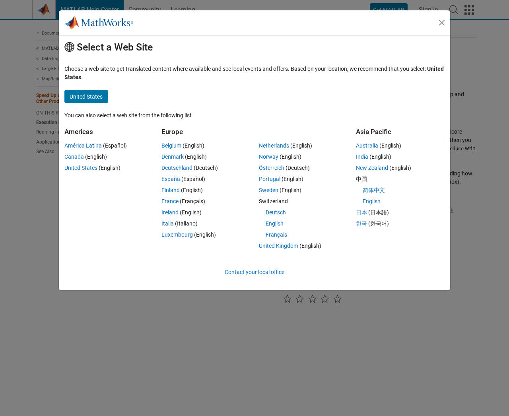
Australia (367, 145)
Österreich (271, 168)
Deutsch (276, 212)
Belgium (171, 145)
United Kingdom (278, 246)
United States (80, 168)
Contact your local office (254, 272)
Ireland (170, 212)
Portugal (269, 179)
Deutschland (176, 168)
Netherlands (274, 145)
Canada (74, 157)
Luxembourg (177, 234)
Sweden (268, 190)
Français (276, 234)
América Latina (83, 145)
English (275, 223)
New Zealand (372, 168)
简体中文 (374, 190)
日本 (361, 212)
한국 (361, 223)
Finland (170, 190)
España (170, 179)
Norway (268, 157)
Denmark (172, 157)
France (170, 201)
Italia (167, 223)
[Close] (441, 22)
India (362, 157)
